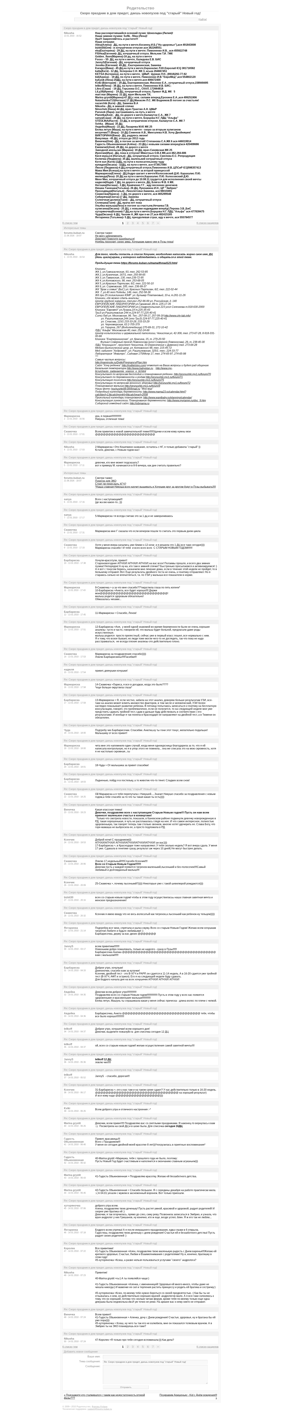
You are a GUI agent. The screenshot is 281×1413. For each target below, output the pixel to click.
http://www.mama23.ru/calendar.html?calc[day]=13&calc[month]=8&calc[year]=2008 (140, 393)
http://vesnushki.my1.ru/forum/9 (142, 385)
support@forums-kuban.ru (99, 1409)
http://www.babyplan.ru (140, 368)
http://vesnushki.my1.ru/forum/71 (164, 377)
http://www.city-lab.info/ (177, 315)
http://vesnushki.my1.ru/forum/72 (171, 383)
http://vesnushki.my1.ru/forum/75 (145, 380)
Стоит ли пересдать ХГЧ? (110, 483)
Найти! (203, 19)
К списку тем (70, 223)
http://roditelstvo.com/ (134, 365)
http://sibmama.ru (139, 403)
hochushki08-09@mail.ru (125, 388)
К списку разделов (208, 223)
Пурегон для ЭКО (105, 481)
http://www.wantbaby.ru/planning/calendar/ (167, 397)
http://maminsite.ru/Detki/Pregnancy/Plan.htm (121, 362)
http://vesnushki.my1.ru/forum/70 (192, 374)
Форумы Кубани (99, 1406)
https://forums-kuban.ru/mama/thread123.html (149, 263)
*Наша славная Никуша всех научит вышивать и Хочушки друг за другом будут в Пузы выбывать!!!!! (155, 486)
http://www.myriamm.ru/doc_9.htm (186, 400)
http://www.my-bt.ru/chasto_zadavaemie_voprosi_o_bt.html (133, 370)
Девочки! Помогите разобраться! (115, 238)
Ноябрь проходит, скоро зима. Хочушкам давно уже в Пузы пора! (134, 241)
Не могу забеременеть (108, 235)
